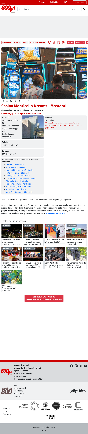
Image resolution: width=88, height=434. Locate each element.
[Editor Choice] (49, 42)
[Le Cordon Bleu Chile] (45, 406)
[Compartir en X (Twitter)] (15, 101)
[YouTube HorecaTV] (85, 366)
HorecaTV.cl (19, 396)
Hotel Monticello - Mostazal (17, 173)
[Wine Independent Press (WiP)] (56, 406)
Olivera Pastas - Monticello (17, 181)
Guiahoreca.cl (20, 388)
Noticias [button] (17, 42)
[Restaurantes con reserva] (64, 42)
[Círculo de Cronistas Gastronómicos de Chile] (34, 406)
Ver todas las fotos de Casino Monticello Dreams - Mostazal (44, 298)
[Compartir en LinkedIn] (19, 101)
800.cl (16, 385)
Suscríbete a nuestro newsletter (28, 379)
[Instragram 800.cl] (66, 2)
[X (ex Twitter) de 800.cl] (81, 366)
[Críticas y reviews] (59, 42)
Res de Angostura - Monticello (18, 184)
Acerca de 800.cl (21, 365)
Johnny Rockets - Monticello (18, 176)
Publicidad (54, 2)
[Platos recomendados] (54, 42)
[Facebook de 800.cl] (71, 366)
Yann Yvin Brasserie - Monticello (19, 192)
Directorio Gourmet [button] (37, 42)
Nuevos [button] (70, 42)
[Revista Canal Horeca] (23, 406)
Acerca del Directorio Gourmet (27, 368)
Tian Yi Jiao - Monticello (16, 189)
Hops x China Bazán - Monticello (19, 170)
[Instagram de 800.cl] (76, 366)
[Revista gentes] (67, 406)
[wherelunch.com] (50, 417)
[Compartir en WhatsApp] (23, 101)
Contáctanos (20, 376)
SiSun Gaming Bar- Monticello (18, 187)
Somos (42, 2)
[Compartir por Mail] (7, 101)
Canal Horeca (20, 393)
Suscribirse (80, 2)
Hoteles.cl (18, 391)
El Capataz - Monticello (15, 167)
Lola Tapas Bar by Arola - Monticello (21, 178)
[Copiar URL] (27, 101)
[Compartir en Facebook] (11, 101)
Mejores (79, 42)
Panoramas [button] (6, 42)
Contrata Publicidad (23, 373)
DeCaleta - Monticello (15, 165)
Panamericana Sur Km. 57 (12, 121)
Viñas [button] (25, 42)
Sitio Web (10, 154)
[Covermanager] (78, 406)
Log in (44, 430)
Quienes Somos (21, 371)
